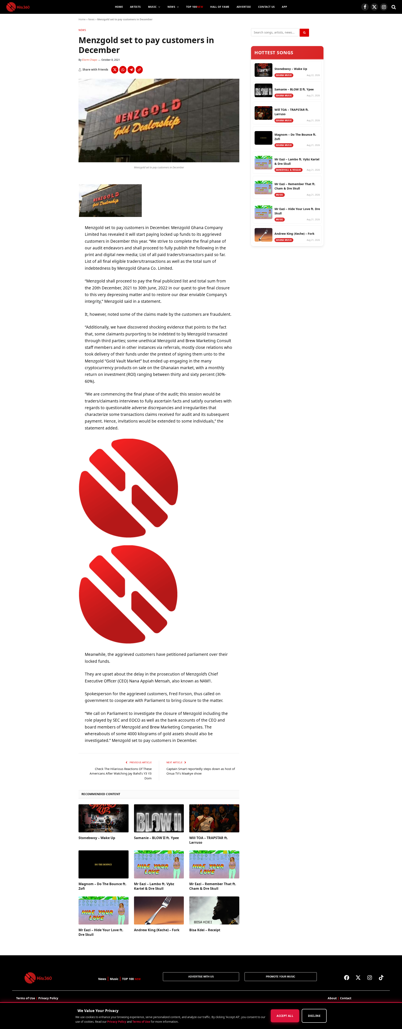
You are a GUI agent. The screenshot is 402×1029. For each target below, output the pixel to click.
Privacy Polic (47, 998)
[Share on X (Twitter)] (114, 70)
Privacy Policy (116, 1022)
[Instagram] (370, 977)
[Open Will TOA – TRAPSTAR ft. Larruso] (214, 818)
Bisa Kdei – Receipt (204, 930)
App (284, 7)
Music (152, 7)
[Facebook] (346, 977)
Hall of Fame (219, 7)
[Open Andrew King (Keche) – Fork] (159, 910)
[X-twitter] (358, 977)
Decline (314, 1016)
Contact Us (266, 7)
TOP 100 (194, 7)
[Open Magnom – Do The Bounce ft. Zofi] (104, 864)
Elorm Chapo (89, 60)
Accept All (285, 1016)
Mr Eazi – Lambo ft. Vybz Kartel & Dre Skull (154, 886)
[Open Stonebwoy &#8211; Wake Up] (104, 818)
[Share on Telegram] (131, 70)
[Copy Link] (139, 70)
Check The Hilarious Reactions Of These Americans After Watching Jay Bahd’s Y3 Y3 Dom (121, 773)
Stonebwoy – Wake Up (97, 838)
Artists (135, 7)
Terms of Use (141, 1022)
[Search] (393, 7)
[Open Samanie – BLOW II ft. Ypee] (159, 818)
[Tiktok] (381, 977)
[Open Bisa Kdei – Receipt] (214, 910)
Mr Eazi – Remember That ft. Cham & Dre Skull (212, 886)
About (332, 998)
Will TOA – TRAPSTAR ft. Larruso (208, 840)
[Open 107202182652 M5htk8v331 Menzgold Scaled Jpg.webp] (159, 161)
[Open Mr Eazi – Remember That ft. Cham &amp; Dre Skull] (214, 864)
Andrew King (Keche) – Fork (156, 930)
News (171, 7)
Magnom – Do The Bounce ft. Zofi (102, 886)
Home (119, 7)
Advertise (244, 7)
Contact (345, 998)
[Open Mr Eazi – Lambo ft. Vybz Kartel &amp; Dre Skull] (159, 864)
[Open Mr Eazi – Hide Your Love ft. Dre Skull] (104, 910)
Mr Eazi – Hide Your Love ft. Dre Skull (101, 932)
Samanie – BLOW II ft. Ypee (156, 838)
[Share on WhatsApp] (122, 70)
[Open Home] (18, 7)
